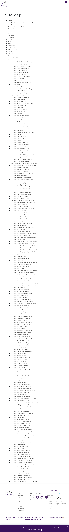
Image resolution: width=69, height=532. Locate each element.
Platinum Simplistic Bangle (19, 378)
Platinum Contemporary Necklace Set (23, 275)
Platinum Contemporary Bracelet (21, 293)
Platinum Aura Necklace (18, 211)
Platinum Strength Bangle (19, 363)
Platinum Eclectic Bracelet (19, 365)
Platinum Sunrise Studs (18, 124)
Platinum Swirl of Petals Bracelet (21, 339)
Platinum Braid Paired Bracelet (20, 318)
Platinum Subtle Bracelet (19, 314)
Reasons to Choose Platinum (17, 27)
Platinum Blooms (16, 134)
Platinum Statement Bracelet (20, 306)
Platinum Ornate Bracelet (19, 372)
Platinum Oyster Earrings (19, 175)
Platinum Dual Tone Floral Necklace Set (23, 285)
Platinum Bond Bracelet (18, 353)
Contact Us (11, 52)
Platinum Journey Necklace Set (21, 442)
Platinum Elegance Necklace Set (21, 421)
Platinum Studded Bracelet (19, 297)
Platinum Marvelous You (18, 111)
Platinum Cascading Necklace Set (21, 279)
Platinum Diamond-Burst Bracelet (21, 159)
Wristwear (11, 37)
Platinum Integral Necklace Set (21, 454)
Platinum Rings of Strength (19, 142)
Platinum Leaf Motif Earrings (20, 169)
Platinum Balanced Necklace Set (21, 388)
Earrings (10, 39)
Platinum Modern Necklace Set (21, 266)
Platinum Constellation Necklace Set (22, 413)
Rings (9, 41)
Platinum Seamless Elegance (20, 68)
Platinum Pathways (17, 107)
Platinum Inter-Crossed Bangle (21, 370)
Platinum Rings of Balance (19, 140)
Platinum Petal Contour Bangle (20, 343)
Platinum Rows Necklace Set (20, 440)
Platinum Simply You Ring (19, 93)
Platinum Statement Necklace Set (22, 407)
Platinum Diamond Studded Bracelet (22, 301)
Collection (11, 33)
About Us (11, 25)
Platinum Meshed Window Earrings (22, 62)
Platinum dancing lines (18, 99)
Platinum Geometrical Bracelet (21, 289)
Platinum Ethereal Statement (20, 116)
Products (11, 60)
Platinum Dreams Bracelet (19, 70)
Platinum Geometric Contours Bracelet (23, 304)
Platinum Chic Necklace (18, 225)
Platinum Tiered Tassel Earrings (21, 186)
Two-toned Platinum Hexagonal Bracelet (24, 163)
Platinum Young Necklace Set (20, 419)
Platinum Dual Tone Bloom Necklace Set (23, 233)
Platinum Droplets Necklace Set (21, 235)
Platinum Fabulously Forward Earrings (22, 118)
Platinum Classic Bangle (18, 382)
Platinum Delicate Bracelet (19, 295)
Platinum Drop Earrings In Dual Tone (22, 173)
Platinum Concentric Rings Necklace (22, 209)
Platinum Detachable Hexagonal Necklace (24, 215)
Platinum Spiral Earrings (18, 182)
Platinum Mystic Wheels (18, 101)
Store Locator (12, 49)
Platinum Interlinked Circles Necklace (23, 213)
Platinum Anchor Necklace (19, 204)
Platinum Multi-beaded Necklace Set (22, 386)
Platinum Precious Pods (18, 138)
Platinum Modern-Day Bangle (20, 376)
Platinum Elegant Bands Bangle (21, 384)
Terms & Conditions (14, 58)
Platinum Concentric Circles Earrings (22, 244)
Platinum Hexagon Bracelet (19, 157)
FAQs (9, 31)
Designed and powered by (55, 517)
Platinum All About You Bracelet (21, 76)
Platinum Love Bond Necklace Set (22, 461)
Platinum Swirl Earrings (18, 190)
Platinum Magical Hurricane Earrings (22, 122)
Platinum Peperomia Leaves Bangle (22, 330)
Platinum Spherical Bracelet (19, 167)
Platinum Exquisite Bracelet (19, 334)
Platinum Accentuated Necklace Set (22, 436)
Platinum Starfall (16, 85)
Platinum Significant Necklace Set (21, 477)
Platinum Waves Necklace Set (20, 452)
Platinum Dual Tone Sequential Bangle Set (24, 262)
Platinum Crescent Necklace (20, 206)
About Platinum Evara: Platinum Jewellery (21, 23)
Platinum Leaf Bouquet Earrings (21, 198)
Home (10, 20)
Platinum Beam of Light (18, 136)
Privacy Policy (12, 56)
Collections (21, 508)
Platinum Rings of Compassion (20, 144)
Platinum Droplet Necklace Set (21, 438)
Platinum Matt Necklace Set (20, 427)
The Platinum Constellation (19, 95)
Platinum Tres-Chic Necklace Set (21, 409)
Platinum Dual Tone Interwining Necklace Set (25, 283)
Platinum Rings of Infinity (19, 147)
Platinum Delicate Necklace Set (21, 268)
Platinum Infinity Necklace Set (20, 405)
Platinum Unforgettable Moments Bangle (24, 347)
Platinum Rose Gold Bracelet (20, 308)
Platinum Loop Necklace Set (20, 479)
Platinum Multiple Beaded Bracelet (22, 322)
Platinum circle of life (18, 80)
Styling (10, 43)
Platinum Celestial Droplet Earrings (22, 64)
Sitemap (10, 54)
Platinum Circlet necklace (19, 105)
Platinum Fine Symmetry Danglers (21, 66)
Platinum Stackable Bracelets (20, 149)
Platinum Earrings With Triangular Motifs (23, 184)
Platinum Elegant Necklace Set (21, 281)
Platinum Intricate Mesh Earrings (21, 177)
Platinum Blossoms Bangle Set (20, 258)
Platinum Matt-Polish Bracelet (20, 341)
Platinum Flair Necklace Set (19, 446)
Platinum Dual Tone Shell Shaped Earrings (24, 246)
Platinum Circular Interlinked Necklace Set (24, 403)
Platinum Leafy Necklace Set (20, 229)
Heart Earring (15, 254)
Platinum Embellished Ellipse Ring (21, 89)
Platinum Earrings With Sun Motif (21, 192)
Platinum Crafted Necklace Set (21, 467)
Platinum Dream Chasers (18, 120)
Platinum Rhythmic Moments (20, 97)
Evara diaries (12, 47)
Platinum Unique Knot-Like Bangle (22, 351)
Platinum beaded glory (18, 78)
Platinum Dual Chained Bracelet (21, 299)
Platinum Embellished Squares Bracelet (23, 165)
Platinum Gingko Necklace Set (20, 434)
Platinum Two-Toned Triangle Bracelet (23, 155)
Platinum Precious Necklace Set (21, 425)
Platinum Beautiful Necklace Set (21, 456)
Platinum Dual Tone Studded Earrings (22, 180)
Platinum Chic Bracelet (18, 287)
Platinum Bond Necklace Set (20, 444)
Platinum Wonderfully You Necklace (22, 103)
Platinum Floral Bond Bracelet (20, 337)
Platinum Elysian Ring (17, 87)
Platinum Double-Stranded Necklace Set (24, 481)
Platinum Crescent (17, 113)
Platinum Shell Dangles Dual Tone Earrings (24, 242)
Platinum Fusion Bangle (18, 380)
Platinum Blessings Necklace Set (21, 463)
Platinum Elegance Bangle (19, 361)
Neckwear (11, 35)
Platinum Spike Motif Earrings (20, 171)
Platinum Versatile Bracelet (19, 320)
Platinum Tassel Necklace (19, 277)
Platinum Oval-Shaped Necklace (21, 217)
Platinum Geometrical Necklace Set (22, 273)
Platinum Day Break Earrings (20, 128)
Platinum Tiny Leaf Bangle (19, 326)
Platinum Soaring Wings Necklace (21, 223)
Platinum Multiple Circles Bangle (21, 357)
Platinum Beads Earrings (18, 256)
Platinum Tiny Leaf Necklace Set (21, 429)
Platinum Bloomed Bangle (19, 374)
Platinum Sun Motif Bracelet (20, 161)
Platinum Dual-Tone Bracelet (20, 151)
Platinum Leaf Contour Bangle (20, 324)
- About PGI (22, 497)
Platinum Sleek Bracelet (18, 328)
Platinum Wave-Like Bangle (19, 349)
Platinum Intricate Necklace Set (21, 475)
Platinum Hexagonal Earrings (20, 196)
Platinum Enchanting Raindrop (20, 72)
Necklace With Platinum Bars (20, 219)
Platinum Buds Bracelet (18, 260)
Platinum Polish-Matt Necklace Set (22, 432)
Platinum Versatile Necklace (20, 392)
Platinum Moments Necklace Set (21, 450)
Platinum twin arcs (17, 130)
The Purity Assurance (15, 29)
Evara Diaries (21, 510)
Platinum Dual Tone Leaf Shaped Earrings (24, 252)
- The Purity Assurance (21, 504)
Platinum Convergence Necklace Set (22, 227)
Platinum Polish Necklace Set (20, 411)
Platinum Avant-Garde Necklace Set (22, 465)
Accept (39, 529)
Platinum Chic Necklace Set (19, 417)
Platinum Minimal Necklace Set (20, 396)
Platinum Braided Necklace (19, 394)
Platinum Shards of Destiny (19, 109)
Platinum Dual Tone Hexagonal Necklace (23, 237)
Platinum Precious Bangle (19, 359)
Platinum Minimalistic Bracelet (20, 291)
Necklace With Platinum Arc (19, 221)
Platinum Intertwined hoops (20, 126)
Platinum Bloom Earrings (18, 239)
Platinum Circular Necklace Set (21, 231)
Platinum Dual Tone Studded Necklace (23, 390)
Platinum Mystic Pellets (18, 74)
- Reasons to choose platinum (22, 500)
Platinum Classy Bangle (18, 368)
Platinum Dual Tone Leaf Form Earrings (23, 248)
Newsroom (11, 45)
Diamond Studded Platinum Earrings (22, 200)
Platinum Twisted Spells (18, 91)
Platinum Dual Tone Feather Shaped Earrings (25, 250)
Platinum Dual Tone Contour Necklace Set (24, 270)
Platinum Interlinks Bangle (19, 312)
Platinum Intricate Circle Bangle (21, 332)
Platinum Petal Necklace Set (20, 401)
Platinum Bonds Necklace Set (20, 473)
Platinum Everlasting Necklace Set (22, 471)
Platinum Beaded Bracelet (19, 153)
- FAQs (20, 506)
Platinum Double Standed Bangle (21, 345)
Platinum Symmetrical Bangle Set (21, 264)
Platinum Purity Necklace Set (20, 469)
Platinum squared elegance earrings (22, 132)
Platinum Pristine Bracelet (19, 310)
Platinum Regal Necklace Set (20, 448)
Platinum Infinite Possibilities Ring (21, 82)
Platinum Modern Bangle (18, 355)
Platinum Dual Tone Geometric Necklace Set (25, 399)
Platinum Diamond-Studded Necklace (23, 202)
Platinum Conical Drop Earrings (20, 188)
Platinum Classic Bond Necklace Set (22, 458)
